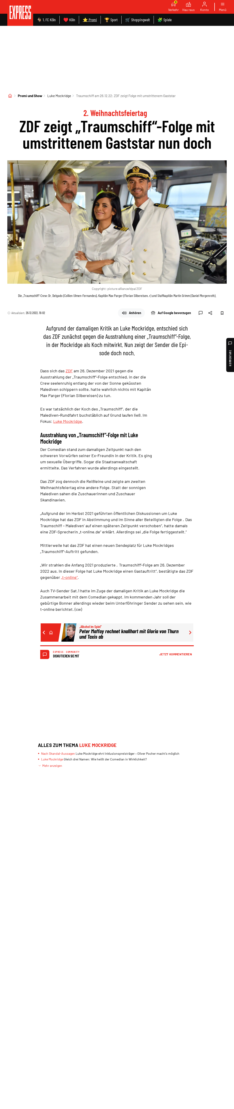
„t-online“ (69, 577)
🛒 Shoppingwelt (137, 19)
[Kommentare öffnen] (200, 313)
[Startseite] (10, 96)
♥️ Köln (69, 19)
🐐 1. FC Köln (46, 19)
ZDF (69, 370)
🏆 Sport (111, 19)
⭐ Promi (90, 19)
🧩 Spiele (164, 19)
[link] (20, 13)
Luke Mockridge (59, 96)
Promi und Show (30, 96)
